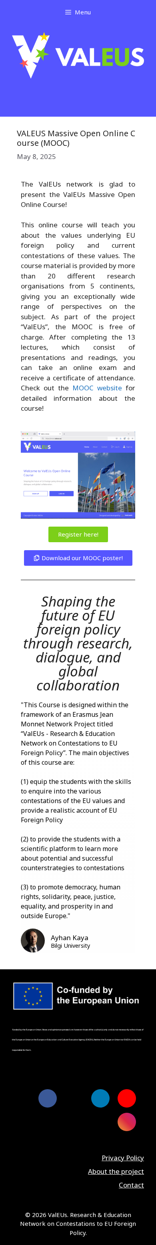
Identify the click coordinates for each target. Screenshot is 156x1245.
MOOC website (97, 387)
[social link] (47, 1098)
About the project (116, 1171)
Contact (131, 1184)
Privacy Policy (123, 1157)
